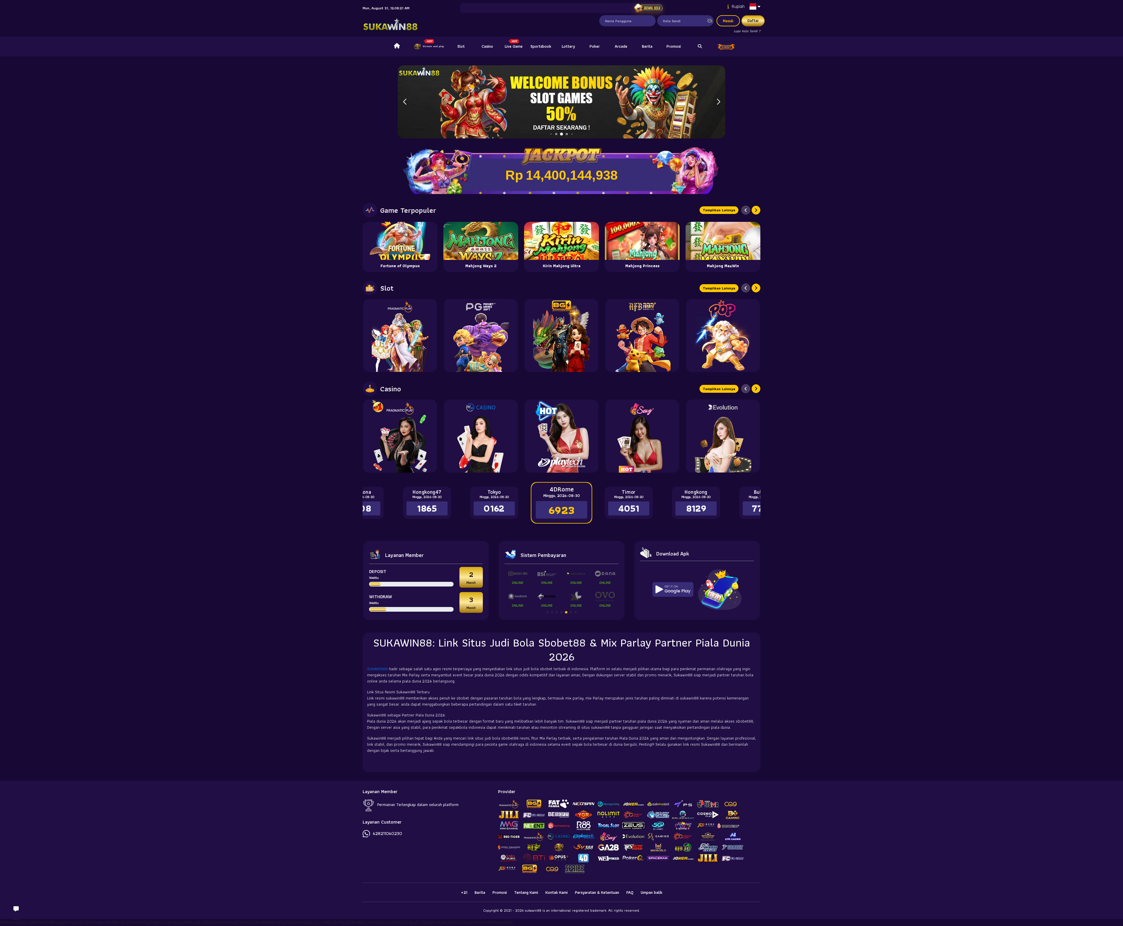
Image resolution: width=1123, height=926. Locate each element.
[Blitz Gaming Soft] (561, 335)
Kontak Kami (556, 892)
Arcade (621, 46)
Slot (461, 46)
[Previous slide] (745, 210)
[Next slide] (756, 210)
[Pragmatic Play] (400, 335)
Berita (647, 46)
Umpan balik (651, 892)
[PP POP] (723, 335)
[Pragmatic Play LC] (400, 436)
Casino (487, 46)
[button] (718, 101)
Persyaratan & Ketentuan (597, 892)
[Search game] (700, 47)
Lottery (568, 46)
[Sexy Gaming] (642, 436)
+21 (464, 892)
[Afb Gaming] (642, 335)
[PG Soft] (481, 335)
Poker (595, 46)
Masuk (728, 21)
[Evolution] (723, 436)
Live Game (514, 46)
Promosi (673, 46)
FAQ (629, 892)
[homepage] (397, 47)
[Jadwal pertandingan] (648, 8)
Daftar (753, 20)
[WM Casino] (481, 436)
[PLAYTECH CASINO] (561, 436)
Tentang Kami (526, 892)
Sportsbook (541, 46)
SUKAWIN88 (378, 669)
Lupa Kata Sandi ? (747, 31)
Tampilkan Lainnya (719, 210)
